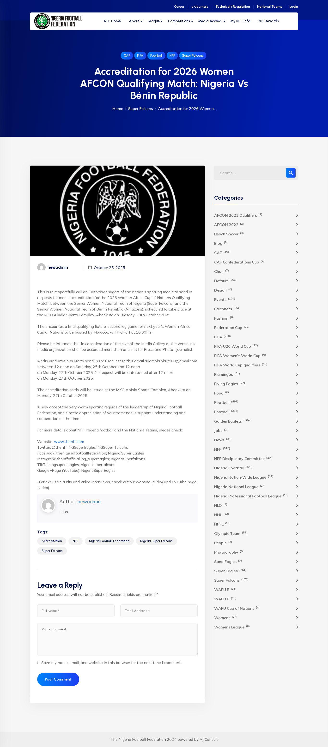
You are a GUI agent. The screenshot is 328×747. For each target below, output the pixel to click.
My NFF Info (240, 21)
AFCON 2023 (229, 224)
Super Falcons (192, 56)
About (134, 21)
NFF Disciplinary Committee (243, 458)
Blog (221, 243)
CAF (127, 56)
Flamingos (227, 374)
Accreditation (52, 541)
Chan (221, 271)
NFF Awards (268, 21)
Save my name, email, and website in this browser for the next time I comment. (111, 662)
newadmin (89, 501)
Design (223, 290)
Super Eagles (230, 570)
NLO (220, 505)
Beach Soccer (229, 233)
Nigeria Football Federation (109, 541)
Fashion (224, 318)
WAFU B (225, 589)
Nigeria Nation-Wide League (243, 477)
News (222, 439)
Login (294, 7)
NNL (221, 514)
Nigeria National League (239, 486)
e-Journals (200, 7)
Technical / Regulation (232, 7)
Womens (225, 617)
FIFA (140, 56)
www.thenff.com (69, 441)
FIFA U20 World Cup (236, 346)
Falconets (226, 308)
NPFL (222, 523)
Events (224, 299)
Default (225, 280)
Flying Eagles (229, 383)
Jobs (221, 430)
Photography (228, 552)
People (223, 542)
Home (117, 108)
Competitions (179, 21)
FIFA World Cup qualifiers (240, 364)
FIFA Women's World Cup (240, 355)
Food (221, 392)
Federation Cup (231, 327)
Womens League (232, 626)
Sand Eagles (228, 561)
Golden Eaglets (232, 421)
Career (179, 7)
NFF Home (112, 21)
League (154, 21)
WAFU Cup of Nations (237, 608)
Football (156, 56)
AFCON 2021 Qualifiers (238, 215)
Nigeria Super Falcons (156, 541)
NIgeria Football (233, 467)
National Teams (269, 7)
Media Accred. (210, 21)
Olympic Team (230, 533)
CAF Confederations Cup (239, 261)
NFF (172, 56)
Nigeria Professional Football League (251, 495)
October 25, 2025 (109, 267)
